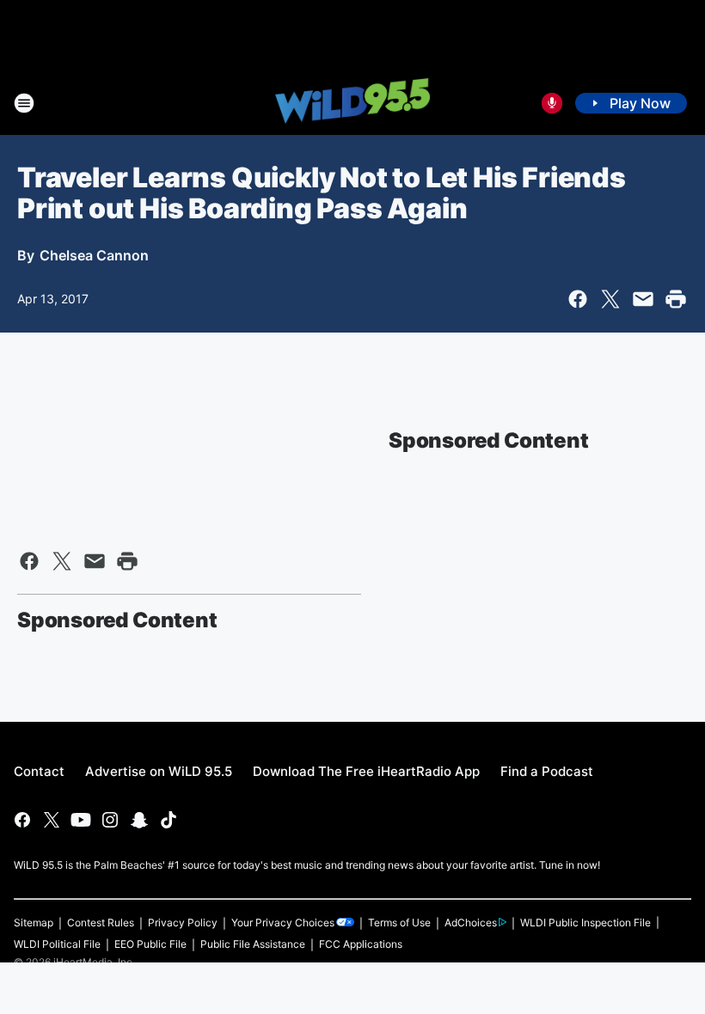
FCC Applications (360, 944)
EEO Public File (150, 944)
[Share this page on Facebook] (578, 299)
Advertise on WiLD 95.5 (158, 771)
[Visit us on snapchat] (139, 819)
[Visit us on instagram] (110, 819)
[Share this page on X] (610, 299)
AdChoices (470, 922)
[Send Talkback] (552, 103)
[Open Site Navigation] (24, 103)
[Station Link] (352, 102)
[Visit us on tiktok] (168, 819)
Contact (39, 771)
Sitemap (33, 922)
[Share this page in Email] (643, 299)
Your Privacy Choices (282, 922)
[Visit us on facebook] (22, 819)
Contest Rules (100, 922)
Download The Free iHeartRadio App (366, 771)
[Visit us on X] (51, 819)
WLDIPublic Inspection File (585, 922)
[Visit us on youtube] (80, 819)
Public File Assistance (252, 944)
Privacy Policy (183, 922)
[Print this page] (676, 299)
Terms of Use (399, 922)
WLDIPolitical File (57, 944)
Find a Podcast (546, 771)
